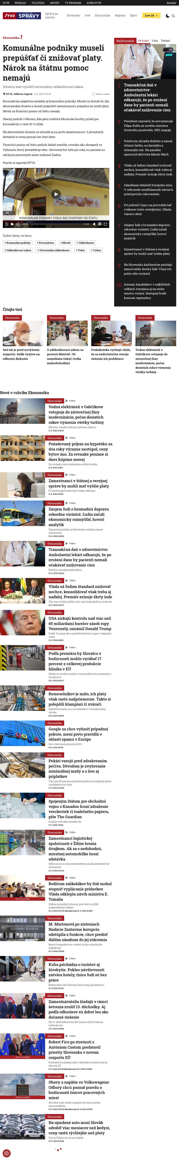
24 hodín (143, 40)
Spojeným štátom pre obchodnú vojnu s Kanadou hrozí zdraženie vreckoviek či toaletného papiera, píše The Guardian (79, 809)
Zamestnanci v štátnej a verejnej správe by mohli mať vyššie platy (147, 251)
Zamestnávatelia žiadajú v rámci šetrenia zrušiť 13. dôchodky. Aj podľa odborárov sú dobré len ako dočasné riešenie (78, 1009)
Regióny (120, 15)
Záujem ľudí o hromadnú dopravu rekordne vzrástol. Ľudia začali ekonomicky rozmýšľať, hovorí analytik (147, 231)
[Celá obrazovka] (105, 224)
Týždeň (165, 40)
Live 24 (149, 15)
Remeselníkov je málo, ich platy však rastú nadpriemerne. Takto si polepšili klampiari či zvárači (80, 699)
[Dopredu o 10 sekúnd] (18, 224)
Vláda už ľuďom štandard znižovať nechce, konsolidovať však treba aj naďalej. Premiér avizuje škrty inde (148, 169)
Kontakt (171, 3)
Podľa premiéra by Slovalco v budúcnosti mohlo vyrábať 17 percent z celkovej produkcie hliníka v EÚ (75, 661)
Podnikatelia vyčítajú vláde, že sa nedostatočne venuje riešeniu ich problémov (111, 354)
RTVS (9, 94)
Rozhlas (20, 3)
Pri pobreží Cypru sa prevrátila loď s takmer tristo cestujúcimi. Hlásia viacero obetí (147, 209)
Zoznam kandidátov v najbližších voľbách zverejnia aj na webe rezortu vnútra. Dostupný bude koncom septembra (147, 291)
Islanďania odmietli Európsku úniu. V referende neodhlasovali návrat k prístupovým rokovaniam (148, 189)
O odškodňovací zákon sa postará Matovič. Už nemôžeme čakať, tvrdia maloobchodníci (65, 356)
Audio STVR (94, 3)
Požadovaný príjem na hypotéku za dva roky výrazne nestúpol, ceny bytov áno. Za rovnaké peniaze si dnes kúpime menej (80, 451)
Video (72, 400)
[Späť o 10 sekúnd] (7, 224)
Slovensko (73, 15)
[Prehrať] (12, 224)
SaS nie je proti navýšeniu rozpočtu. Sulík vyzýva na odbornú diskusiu (21, 354)
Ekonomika (102, 15)
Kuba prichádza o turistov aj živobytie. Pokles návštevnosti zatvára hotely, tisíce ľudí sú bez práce (78, 972)
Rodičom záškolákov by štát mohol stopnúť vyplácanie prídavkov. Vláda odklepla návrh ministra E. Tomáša (80, 891)
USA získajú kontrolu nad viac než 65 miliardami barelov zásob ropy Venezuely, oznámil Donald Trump (80, 623)
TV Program (73, 3)
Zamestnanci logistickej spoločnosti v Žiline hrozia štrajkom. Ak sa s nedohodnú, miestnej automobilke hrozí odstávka (75, 849)
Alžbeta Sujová (23, 94)
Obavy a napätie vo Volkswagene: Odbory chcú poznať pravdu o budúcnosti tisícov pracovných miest (79, 1090)
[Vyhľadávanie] (173, 16)
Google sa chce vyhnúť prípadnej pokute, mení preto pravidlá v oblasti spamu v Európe (78, 734)
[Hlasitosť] (94, 224)
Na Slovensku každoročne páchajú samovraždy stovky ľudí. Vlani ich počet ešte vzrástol (148, 269)
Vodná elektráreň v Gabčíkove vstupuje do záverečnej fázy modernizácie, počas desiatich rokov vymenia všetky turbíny (153, 361)
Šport (133, 15)
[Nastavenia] (100, 224)
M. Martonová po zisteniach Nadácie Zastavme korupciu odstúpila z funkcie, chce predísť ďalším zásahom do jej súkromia (78, 932)
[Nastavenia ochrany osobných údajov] (7, 1153)
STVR (6, 3)
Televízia (37, 3)
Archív (54, 3)
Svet (87, 15)
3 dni (155, 40)
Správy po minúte (51, 15)
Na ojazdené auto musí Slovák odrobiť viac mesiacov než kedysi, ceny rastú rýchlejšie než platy (79, 1127)
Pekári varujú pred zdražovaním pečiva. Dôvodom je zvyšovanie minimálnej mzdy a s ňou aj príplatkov (78, 768)
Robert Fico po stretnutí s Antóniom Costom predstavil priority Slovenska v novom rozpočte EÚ (75, 1049)
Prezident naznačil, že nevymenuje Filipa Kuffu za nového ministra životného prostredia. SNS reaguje (148, 125)
